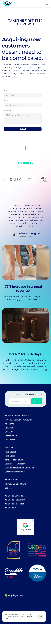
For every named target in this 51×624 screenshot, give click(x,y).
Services (9, 428)
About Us (9, 424)
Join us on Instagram (15, 500)
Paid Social (10, 456)
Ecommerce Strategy (15, 464)
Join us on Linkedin (14, 496)
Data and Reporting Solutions (19, 468)
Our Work (9, 432)
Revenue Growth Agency (17, 415)
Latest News (11, 436)
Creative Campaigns (15, 472)
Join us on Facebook (14, 504)
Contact (8, 488)
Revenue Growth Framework (19, 420)
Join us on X (10, 508)
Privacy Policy (11, 479)
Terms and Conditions (15, 484)
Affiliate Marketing (14, 460)
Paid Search (10, 452)
